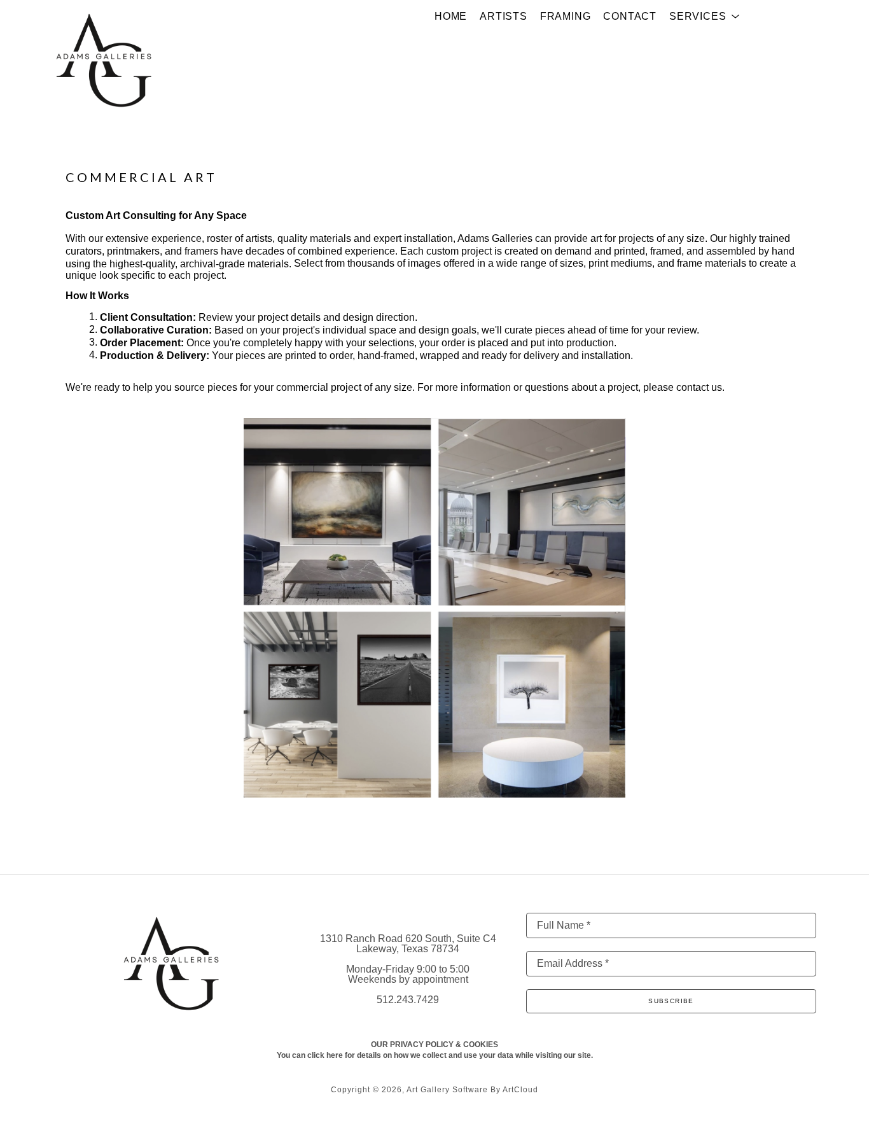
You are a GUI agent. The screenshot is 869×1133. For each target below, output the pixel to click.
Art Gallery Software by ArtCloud (472, 1089)
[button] (704, 16)
